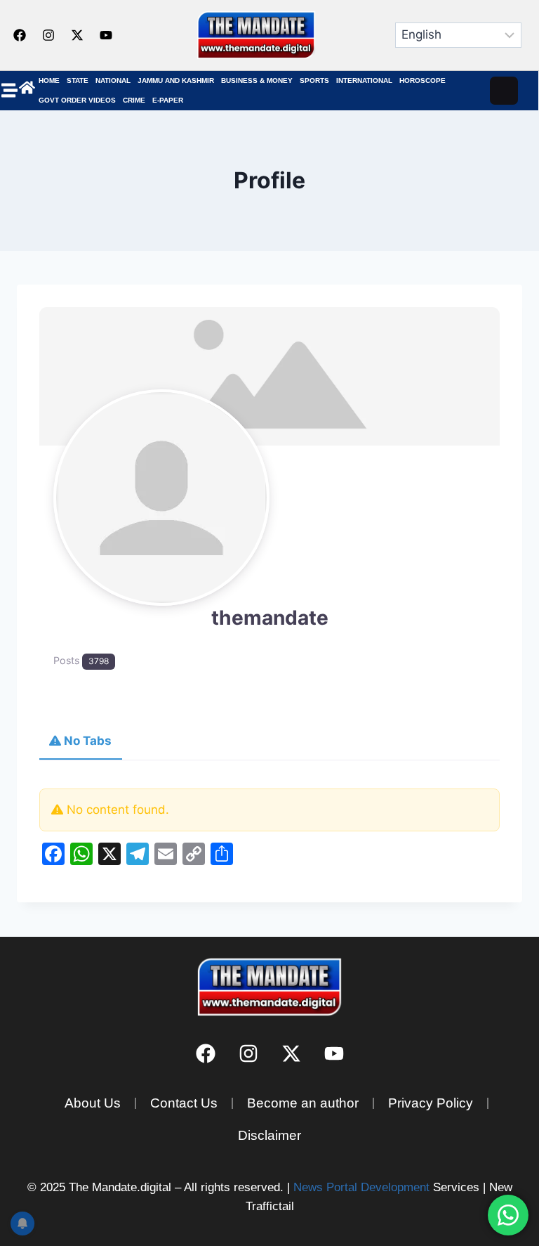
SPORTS (314, 80)
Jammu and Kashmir (176, 80)
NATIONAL (113, 80)
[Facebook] (19, 35)
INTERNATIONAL (364, 80)
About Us (93, 1103)
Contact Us (184, 1103)
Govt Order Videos (77, 100)
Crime (134, 100)
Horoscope (422, 80)
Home (49, 80)
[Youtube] (106, 35)
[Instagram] (48, 35)
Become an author (303, 1103)
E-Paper (167, 100)
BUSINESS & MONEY (257, 80)
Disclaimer (269, 1135)
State (77, 80)
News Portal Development (361, 1187)
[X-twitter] (77, 35)
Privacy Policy (430, 1103)
